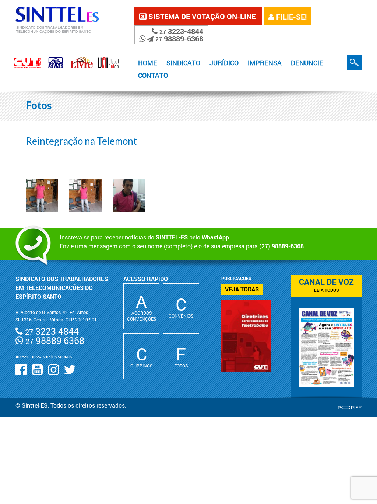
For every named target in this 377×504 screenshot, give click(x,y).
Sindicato (183, 62)
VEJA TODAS (242, 289)
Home (147, 62)
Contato (153, 75)
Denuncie (307, 62)
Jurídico (224, 62)
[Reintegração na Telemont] (42, 195)
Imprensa (265, 62)
